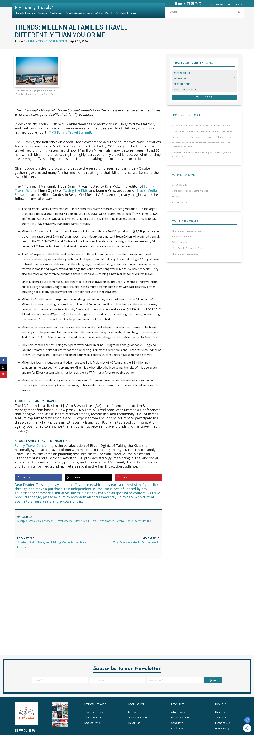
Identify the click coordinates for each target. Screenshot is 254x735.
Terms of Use (222, 722)
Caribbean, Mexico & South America (190, 190)
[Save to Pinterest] (3, 374)
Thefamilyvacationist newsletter (188, 230)
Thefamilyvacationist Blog (185, 253)
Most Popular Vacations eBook (187, 248)
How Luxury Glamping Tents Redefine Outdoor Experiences (202, 131)
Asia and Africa (179, 202)
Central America (64, 521)
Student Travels (93, 722)
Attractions (182, 73)
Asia (38, 521)
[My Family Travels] (26, 713)
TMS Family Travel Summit (70, 132)
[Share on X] (3, 367)
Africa (31, 521)
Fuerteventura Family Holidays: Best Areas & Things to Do (201, 137)
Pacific (129, 521)
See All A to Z (204, 97)
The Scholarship (93, 717)
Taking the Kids (75, 190)
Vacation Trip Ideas (186, 89)
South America (75, 13)
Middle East (89, 521)
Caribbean (47, 521)
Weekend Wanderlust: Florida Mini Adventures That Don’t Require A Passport (201, 144)
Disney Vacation (180, 717)
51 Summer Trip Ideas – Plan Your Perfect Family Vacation (201, 125)
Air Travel (133, 712)
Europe (78, 521)
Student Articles (126, 13)
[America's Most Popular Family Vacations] (60, 714)
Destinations (182, 84)
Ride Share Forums (138, 717)
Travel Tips (134, 722)
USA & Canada (179, 185)
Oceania (120, 521)
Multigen (22, 521)
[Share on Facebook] (3, 360)
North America (106, 521)
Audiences (180, 78)
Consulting (177, 722)
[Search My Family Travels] (239, 12)
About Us (220, 712)
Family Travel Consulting (34, 445)
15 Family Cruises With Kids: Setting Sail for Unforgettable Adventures (201, 154)
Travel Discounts (93, 712)
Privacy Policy (222, 728)
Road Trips (177, 728)
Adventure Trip (143, 521)
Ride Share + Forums (182, 236)
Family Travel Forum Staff (47, 41)
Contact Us (221, 717)
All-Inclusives (178, 712)
